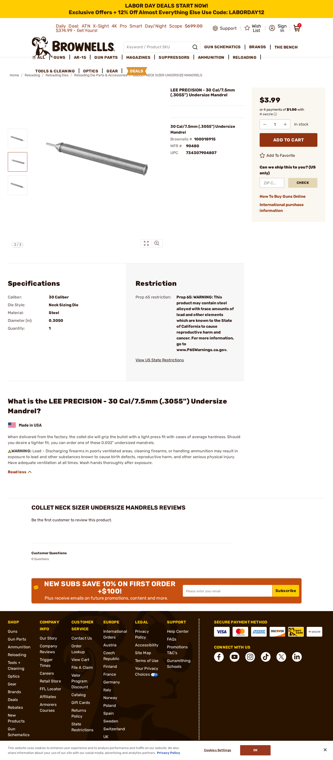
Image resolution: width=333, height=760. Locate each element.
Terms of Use (146, 660)
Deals (13, 699)
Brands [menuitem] (257, 47)
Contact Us (81, 638)
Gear (12, 684)
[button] (278, 28)
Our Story (48, 638)
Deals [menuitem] (137, 71)
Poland (109, 705)
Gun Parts (17, 639)
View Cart (80, 659)
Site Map (143, 653)
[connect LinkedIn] (297, 657)
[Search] (195, 47)
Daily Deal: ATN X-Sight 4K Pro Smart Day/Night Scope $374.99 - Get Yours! (129, 28)
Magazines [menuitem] (138, 57)
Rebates (15, 707)
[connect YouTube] (234, 657)
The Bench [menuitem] (286, 47)
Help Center (178, 631)
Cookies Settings (217, 750)
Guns (12, 631)
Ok (255, 750)
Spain (108, 713)
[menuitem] (40, 57)
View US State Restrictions (160, 360)
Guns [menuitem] (60, 57)
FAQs (171, 639)
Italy (107, 690)
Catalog (78, 694)
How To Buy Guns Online (283, 196)
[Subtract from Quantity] (265, 124)
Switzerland (114, 729)
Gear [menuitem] (112, 71)
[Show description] (20, 472)
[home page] (73, 47)
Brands (14, 692)
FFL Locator (50, 689)
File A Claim (82, 667)
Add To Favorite (280, 155)
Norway (110, 697)
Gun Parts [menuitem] (106, 57)
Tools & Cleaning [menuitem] (55, 71)
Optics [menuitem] (90, 71)
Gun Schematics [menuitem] (222, 47)
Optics (14, 676)
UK (105, 736)
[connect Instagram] (250, 657)
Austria (110, 645)
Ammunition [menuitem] (211, 57)
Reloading (17, 654)
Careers (47, 673)
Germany (111, 682)
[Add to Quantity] (285, 124)
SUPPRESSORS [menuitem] (174, 57)
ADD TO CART (288, 140)
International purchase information (282, 207)
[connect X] (281, 657)
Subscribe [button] (285, 590)
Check (303, 183)
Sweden (110, 721)
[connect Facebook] (219, 657)
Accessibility (146, 645)
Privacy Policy (168, 752)
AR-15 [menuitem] (80, 57)
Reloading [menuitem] (245, 57)
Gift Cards (80, 702)
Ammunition (19, 647)
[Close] (325, 749)
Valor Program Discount (79, 681)
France (109, 674)
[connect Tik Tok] (266, 657)
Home (14, 75)
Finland (110, 666)
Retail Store (50, 681)
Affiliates (48, 696)
